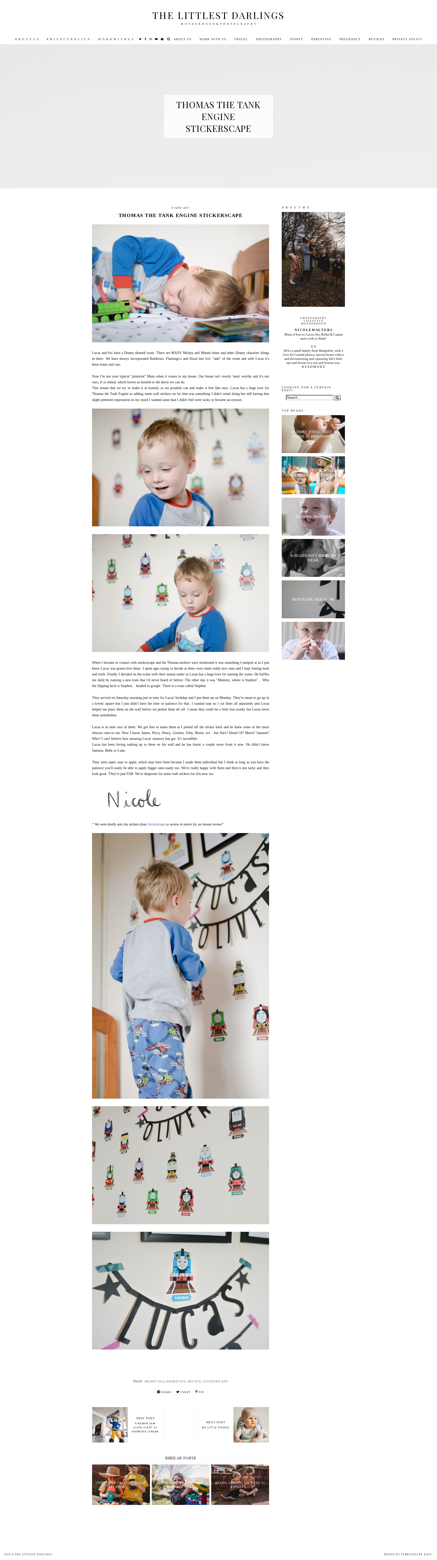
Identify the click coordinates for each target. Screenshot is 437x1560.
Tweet (185, 1392)
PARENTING (321, 39)
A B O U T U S (27, 39)
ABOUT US (183, 39)
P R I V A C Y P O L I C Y (68, 39)
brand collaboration (165, 1381)
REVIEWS (377, 39)
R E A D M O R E (313, 367)
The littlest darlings (218, 15)
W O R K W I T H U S (116, 39)
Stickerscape (156, 824)
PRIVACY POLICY (407, 39)
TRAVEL (241, 39)
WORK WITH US (213, 39)
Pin (201, 1392)
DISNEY (296, 39)
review (194, 1381)
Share (166, 1392)
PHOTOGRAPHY (269, 39)
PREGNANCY (350, 39)
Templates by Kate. (417, 1554)
